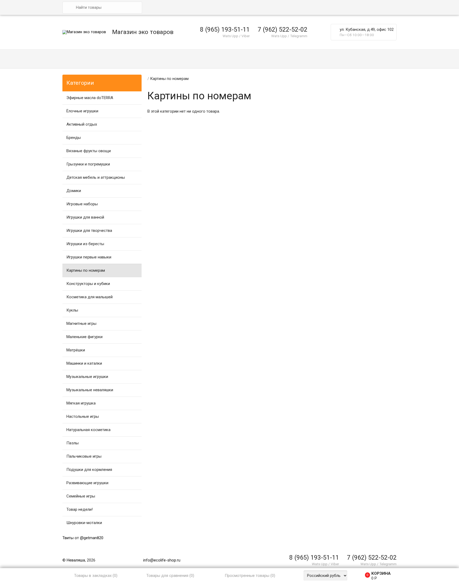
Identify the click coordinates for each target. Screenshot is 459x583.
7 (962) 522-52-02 (282, 29)
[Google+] (348, 549)
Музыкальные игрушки (87, 376)
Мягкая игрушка (81, 403)
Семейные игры (80, 496)
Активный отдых (81, 124)
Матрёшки (75, 350)
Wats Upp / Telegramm (289, 36)
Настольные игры (82, 416)
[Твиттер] (363, 549)
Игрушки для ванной (85, 217)
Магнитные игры (81, 323)
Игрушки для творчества (89, 230)
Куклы (72, 310)
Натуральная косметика (88, 429)
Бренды (73, 137)
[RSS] (378, 549)
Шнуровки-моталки (84, 522)
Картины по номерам (85, 270)
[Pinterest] (371, 549)
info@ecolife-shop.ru (161, 560)
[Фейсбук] (356, 549)
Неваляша (76, 560)
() (95, 575)
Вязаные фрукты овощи (88, 150)
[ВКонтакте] (341, 549)
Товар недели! (79, 509)
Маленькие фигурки (84, 336)
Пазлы (72, 443)
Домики (73, 190)
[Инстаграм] (393, 549)
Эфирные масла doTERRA (89, 97)
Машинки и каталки (84, 363)
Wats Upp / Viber (236, 36)
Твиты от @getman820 (82, 537)
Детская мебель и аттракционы (95, 177)
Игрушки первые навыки (88, 257)
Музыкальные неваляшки (89, 390)
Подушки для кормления (89, 469)
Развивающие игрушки (87, 482)
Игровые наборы (82, 204)
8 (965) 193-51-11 (225, 29)
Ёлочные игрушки (82, 111)
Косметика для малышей (89, 297)
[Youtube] (385, 549)
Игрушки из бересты (85, 243)
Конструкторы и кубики (88, 283)
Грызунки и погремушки (88, 164)
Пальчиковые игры (83, 456)
